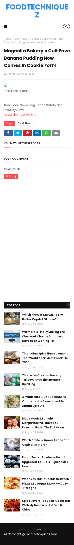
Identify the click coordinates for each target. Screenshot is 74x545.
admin (11, 73)
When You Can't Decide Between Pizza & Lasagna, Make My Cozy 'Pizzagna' (45, 483)
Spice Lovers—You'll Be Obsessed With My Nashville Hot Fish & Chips (46, 505)
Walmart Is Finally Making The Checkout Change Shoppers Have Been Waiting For (43, 336)
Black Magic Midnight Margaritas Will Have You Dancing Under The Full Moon (43, 423)
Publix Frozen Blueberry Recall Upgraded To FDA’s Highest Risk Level (45, 461)
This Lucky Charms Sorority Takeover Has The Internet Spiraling (41, 379)
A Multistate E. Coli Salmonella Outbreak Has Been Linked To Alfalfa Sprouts (44, 401)
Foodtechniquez (37, 11)
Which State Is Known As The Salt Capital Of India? (46, 442)
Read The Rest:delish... (20, 114)
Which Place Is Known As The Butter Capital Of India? (42, 317)
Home (7, 38)
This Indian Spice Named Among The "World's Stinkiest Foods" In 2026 (45, 358)
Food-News (20, 38)
